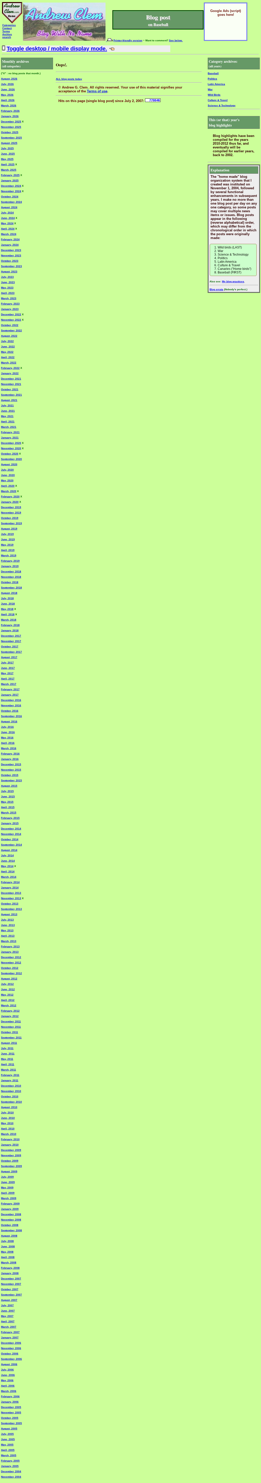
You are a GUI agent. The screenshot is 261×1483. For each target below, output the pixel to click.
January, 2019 (10, 566)
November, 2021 (11, 384)
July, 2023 (7, 276)
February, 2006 (10, 1396)
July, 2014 (7, 855)
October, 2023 (9, 260)
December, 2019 (11, 507)
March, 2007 (8, 1326)
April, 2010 (8, 1128)
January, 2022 (10, 373)
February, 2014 (10, 882)
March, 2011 (8, 1069)
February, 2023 (10, 303)
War (210, 89)
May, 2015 (7, 801)
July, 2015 (7, 791)
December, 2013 (11, 892)
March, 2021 (8, 426)
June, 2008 (8, 1246)
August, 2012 (9, 978)
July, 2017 (7, 662)
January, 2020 (10, 501)
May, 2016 (7, 737)
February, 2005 (10, 1460)
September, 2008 (11, 1230)
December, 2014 (11, 828)
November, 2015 (11, 769)
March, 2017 (8, 684)
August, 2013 (9, 914)
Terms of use (97, 91)
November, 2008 (11, 1219)
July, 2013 (7, 919)
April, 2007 (8, 1321)
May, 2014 (7, 866)
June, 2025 (8, 153)
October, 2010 (9, 1096)
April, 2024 (8, 228)
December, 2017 (11, 635)
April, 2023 (8, 293)
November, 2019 (11, 512)
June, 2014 (8, 860)
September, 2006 (11, 1359)
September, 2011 (11, 1037)
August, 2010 (9, 1107)
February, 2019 (10, 560)
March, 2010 (8, 1134)
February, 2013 (10, 946)
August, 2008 (9, 1235)
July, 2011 (7, 1048)
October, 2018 (9, 582)
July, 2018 (7, 598)
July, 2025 (7, 148)
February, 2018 (10, 625)
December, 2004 (11, 1471)
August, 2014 (9, 850)
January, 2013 (10, 951)
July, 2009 (7, 1176)
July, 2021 (7, 405)
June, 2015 (8, 796)
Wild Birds (214, 94)
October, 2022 (9, 325)
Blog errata (216, 289)
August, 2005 (9, 1428)
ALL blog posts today (69, 79)
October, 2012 (9, 967)
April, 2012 (8, 1000)
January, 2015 (10, 823)
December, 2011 (11, 1021)
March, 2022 (8, 362)
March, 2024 (8, 234)
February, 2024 (10, 239)
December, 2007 (11, 1278)
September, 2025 (11, 137)
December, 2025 (11, 121)
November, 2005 (11, 1412)
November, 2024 (11, 191)
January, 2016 (10, 759)
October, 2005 (9, 1417)
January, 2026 (10, 116)
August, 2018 (9, 593)
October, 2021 (9, 389)
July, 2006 (7, 1369)
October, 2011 (9, 1032)
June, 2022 (8, 346)
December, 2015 (11, 764)
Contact (7, 28)
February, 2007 (10, 1332)
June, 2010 (8, 1117)
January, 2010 (10, 1144)
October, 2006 (9, 1353)
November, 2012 (11, 962)
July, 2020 (7, 469)
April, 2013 (8, 935)
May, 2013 (7, 930)
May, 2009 (7, 1187)
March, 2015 (8, 812)
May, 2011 (7, 1059)
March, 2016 (8, 748)
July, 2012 (7, 984)
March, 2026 (8, 105)
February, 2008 (10, 1267)
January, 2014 (10, 887)
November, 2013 (11, 898)
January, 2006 (10, 1401)
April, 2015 (8, 807)
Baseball (213, 73)
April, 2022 (8, 357)
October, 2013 (9, 903)
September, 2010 (11, 1101)
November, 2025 (11, 126)
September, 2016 (11, 716)
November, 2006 (11, 1348)
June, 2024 (8, 218)
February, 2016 (10, 753)
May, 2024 (7, 223)
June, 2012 (8, 989)
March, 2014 (8, 876)
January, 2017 (10, 694)
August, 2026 (9, 78)
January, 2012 (10, 1016)
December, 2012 (11, 957)
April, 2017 (8, 678)
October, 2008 (9, 1225)
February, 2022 (10, 368)
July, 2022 (7, 341)
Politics (212, 78)
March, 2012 (8, 1005)
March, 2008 (8, 1262)
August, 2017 (9, 657)
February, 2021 (10, 432)
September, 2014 (11, 844)
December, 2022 (11, 314)
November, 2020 (11, 448)
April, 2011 (7, 1064)
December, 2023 (11, 250)
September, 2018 (11, 587)
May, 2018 (7, 609)
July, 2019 (7, 534)
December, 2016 (11, 700)
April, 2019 (8, 550)
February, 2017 (10, 689)
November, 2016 (11, 705)
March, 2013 (8, 941)
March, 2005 (8, 1455)
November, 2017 (11, 641)
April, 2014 (8, 871)
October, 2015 (9, 775)
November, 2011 (11, 1026)
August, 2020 (9, 464)
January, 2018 (10, 630)
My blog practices (233, 281)
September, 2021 (11, 394)
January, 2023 (10, 309)
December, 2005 (11, 1407)
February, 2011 (10, 1075)
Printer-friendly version (127, 40)
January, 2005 (10, 1466)
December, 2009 (11, 1150)
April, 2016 (8, 743)
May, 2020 (7, 480)
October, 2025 (9, 132)
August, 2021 (9, 400)
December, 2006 (11, 1342)
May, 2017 (7, 673)
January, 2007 (10, 1337)
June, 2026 (8, 89)
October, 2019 (9, 518)
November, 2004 (11, 1476)
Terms (6, 31)
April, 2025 (8, 164)
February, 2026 (10, 110)
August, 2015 (9, 785)
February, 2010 (10, 1139)
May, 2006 (7, 1380)
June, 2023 (8, 282)
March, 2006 (8, 1391)
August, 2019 (9, 528)
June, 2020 (8, 475)
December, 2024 (11, 185)
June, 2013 (8, 925)
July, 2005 (7, 1433)
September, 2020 (11, 459)
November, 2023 (11, 255)
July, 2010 (7, 1112)
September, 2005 (11, 1423)
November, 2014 (11, 834)
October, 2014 (9, 839)
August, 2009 (9, 1171)
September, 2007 (11, 1294)
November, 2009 (11, 1155)
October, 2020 (9, 453)
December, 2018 (11, 571)
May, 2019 (7, 544)
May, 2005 (7, 1444)
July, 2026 (7, 84)
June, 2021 (8, 410)
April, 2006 (8, 1385)
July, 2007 (7, 1305)
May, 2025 (7, 159)
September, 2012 (11, 973)
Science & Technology (222, 105)
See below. (176, 40)
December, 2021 (11, 378)
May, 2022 (7, 351)
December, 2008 (11, 1214)
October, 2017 (9, 646)
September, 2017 (11, 651)
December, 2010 (11, 1085)
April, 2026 (8, 100)
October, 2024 (9, 196)
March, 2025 (8, 169)
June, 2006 (8, 1375)
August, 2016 (9, 721)
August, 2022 (9, 335)
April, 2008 (8, 1257)
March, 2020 (8, 491)
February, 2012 (10, 1010)
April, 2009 (8, 1192)
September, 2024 (11, 201)
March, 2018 (8, 619)
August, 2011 (9, 1042)
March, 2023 (8, 298)
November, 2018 (11, 576)
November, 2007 (11, 1284)
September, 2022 (11, 330)
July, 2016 (7, 726)
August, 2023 (9, 271)
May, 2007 (7, 1316)
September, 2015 (11, 780)
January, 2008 (10, 1273)
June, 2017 (8, 668)
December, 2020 (11, 443)
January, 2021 (10, 437)
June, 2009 (8, 1182)
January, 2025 (10, 180)
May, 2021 (7, 416)
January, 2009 (10, 1209)
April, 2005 (8, 1450)
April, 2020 (8, 485)
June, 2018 (8, 603)
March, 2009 (8, 1198)
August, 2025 (9, 143)
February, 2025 (10, 175)
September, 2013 (11, 909)
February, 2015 (10, 817)
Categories (9, 25)
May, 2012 (7, 994)
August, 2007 (9, 1300)
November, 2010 (11, 1091)
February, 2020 (10, 496)
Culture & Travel (218, 100)
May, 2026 (7, 94)
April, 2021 (8, 421)
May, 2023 (7, 287)
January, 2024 (10, 244)
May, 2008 (7, 1251)
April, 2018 (8, 614)
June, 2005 (8, 1439)
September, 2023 (11, 266)
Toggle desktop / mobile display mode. (57, 48)
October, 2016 (9, 710)
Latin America (216, 84)
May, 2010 (7, 1123)
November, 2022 (11, 319)
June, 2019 (8, 539)
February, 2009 (10, 1203)
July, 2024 (7, 212)
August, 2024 (9, 207)
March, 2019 (8, 555)
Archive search (7, 36)
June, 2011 (8, 1053)
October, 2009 (9, 1160)
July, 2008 (7, 1241)
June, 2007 (8, 1310)
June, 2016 (8, 732)
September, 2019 (11, 523)
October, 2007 (9, 1289)
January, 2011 (9, 1080)
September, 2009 (11, 1166)
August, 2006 (9, 1364)
